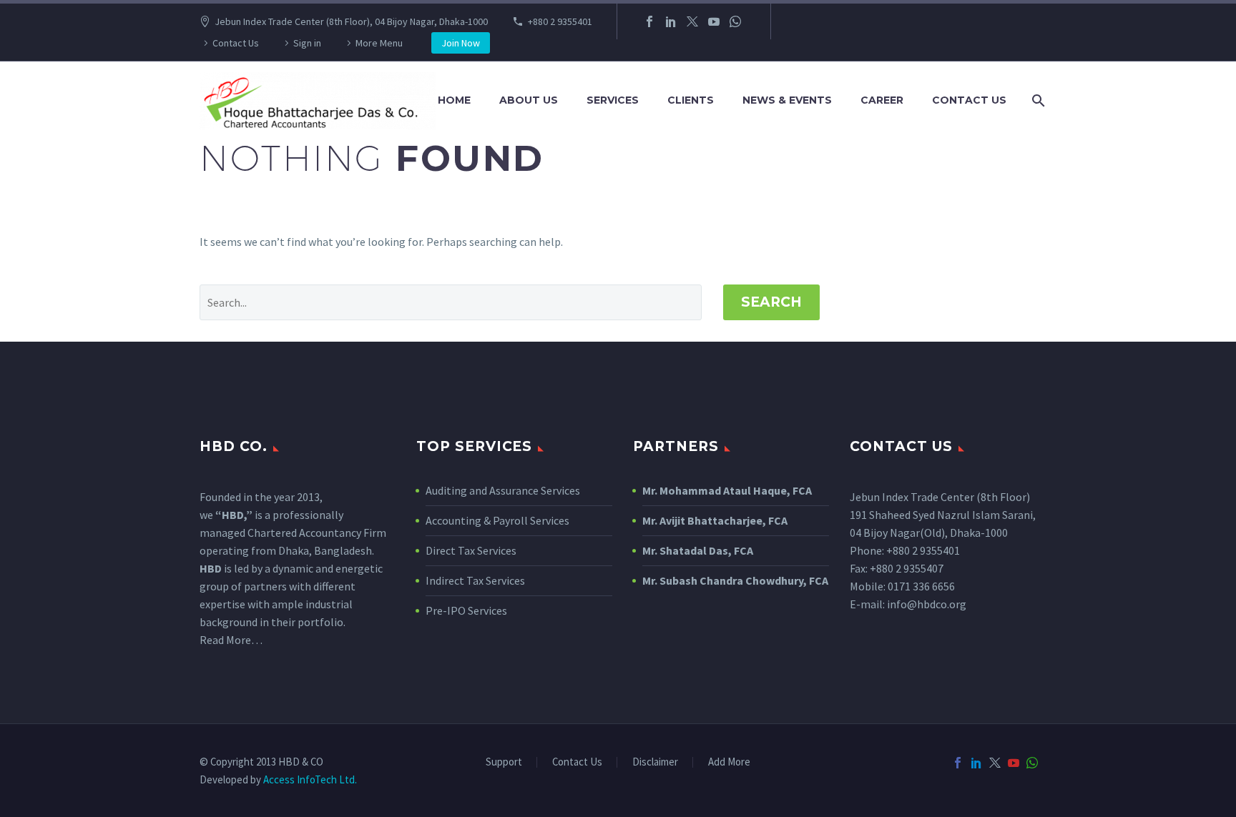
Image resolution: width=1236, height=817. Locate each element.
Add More (729, 762)
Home (454, 100)
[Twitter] (692, 21)
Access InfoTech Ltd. (310, 779)
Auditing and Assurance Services (503, 490)
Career (881, 100)
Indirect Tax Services (475, 580)
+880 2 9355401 (560, 21)
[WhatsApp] (735, 21)
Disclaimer (655, 762)
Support (504, 762)
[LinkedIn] (671, 21)
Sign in (307, 42)
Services (613, 100)
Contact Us (235, 42)
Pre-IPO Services (466, 610)
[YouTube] (714, 21)
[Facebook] (649, 21)
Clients (690, 100)
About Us (528, 100)
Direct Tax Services (471, 550)
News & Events (787, 100)
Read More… (231, 640)
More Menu (379, 42)
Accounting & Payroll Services (497, 520)
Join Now (460, 42)
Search (771, 302)
